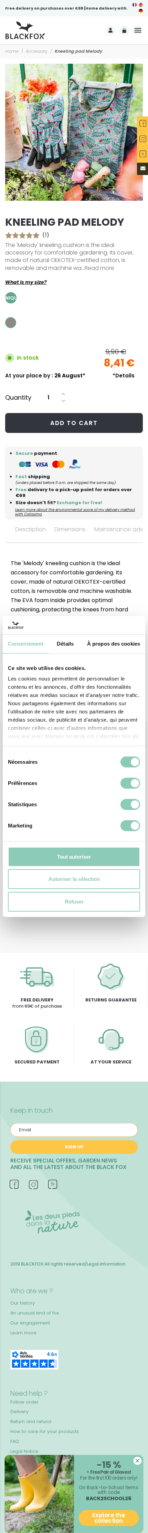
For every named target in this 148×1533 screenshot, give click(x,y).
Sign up (74, 1147)
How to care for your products (44, 1431)
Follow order (24, 1402)
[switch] (130, 782)
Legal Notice (24, 1451)
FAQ (14, 1441)
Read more (99, 268)
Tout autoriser (74, 856)
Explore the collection (108, 1518)
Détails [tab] (65, 643)
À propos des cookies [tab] (113, 643)
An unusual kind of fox (34, 1313)
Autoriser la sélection (74, 879)
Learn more (23, 1333)
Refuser (74, 901)
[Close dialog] (138, 1461)
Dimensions (69, 529)
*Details (124, 375)
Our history (22, 1303)
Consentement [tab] (25, 643)
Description (30, 529)
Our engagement (30, 1323)
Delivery (19, 1411)
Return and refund (30, 1421)
